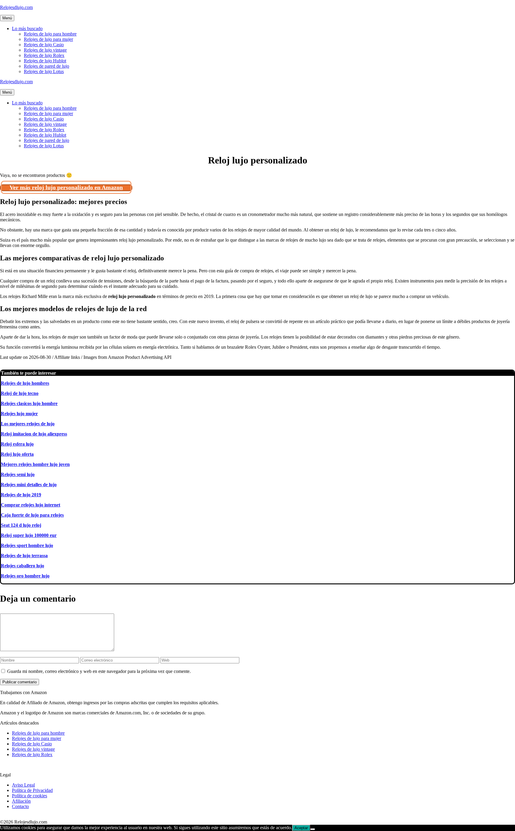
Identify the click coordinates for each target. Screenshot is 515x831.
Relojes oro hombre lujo (25, 575)
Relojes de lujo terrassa (24, 555)
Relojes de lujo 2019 (21, 494)
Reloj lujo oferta (17, 454)
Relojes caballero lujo (22, 565)
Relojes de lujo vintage (45, 49)
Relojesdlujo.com (16, 7)
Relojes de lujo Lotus (44, 71)
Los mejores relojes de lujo (28, 423)
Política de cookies (29, 795)
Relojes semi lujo (18, 474)
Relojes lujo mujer (19, 413)
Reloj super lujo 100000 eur (29, 535)
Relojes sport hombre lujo (27, 545)
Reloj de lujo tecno (19, 393)
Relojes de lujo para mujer (48, 39)
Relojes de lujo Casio (44, 44)
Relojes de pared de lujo (46, 66)
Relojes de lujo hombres (25, 383)
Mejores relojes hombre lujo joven (35, 464)
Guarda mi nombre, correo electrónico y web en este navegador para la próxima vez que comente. (99, 671)
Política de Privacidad (32, 790)
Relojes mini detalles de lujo (29, 484)
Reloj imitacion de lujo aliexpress (34, 433)
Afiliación (21, 801)
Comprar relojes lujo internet (30, 504)
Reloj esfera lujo (17, 444)
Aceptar (301, 828)
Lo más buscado (27, 28)
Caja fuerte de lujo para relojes (32, 515)
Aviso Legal (23, 784)
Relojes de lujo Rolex (44, 55)
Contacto (20, 806)
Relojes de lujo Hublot (45, 60)
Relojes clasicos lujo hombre (29, 403)
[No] (312, 829)
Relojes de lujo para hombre (50, 33)
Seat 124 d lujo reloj (21, 525)
